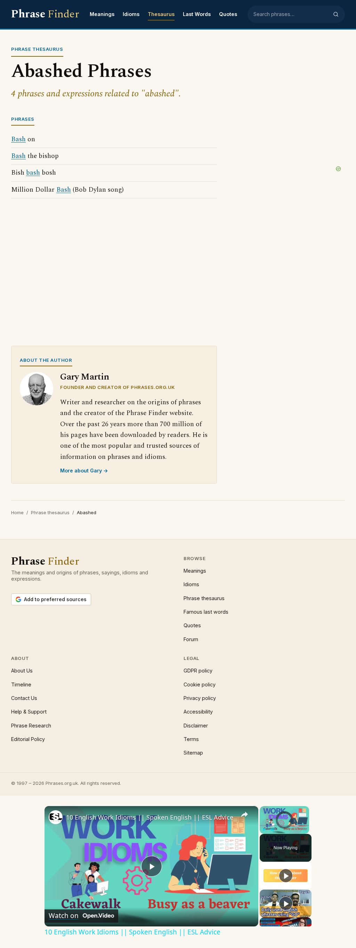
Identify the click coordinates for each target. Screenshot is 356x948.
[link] (56, 817)
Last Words (197, 14)
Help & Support (29, 712)
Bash (18, 139)
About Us (22, 671)
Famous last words (206, 612)
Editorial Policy (28, 739)
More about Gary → (84, 470)
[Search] (335, 14)
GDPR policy (198, 671)
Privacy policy (200, 698)
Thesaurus (161, 14)
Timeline (21, 684)
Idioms (131, 14)
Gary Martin (84, 377)
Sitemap (193, 753)
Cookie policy (200, 684)
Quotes (228, 14)
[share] (244, 814)
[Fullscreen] (305, 830)
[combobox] (291, 14)
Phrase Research (31, 725)
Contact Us (24, 698)
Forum (191, 639)
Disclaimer (196, 725)
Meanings (102, 14)
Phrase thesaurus (50, 512)
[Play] (264, 830)
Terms (191, 739)
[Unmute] (272, 830)
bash (33, 173)
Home (17, 512)
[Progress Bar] (284, 825)
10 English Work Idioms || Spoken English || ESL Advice (149, 817)
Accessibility (198, 712)
